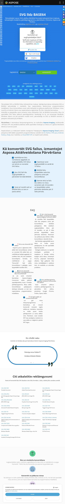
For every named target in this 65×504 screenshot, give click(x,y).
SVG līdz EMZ (46, 423)
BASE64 (22, 72)
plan (37, 44)
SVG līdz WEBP (46, 411)
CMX (51, 93)
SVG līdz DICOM (6, 417)
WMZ (42, 90)
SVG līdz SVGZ (5, 423)
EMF (26, 90)
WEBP (48, 90)
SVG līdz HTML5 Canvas (49, 417)
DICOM (9, 93)
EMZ (31, 90)
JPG (9, 86)
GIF (55, 86)
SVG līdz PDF (5, 388)
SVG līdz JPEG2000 (6, 400)
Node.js (3, 135)
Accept (32, 494)
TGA (21, 90)
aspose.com (30, 24)
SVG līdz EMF (26, 423)
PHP (52, 133)
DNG (25, 93)
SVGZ (53, 90)
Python (48, 133)
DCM (14, 93)
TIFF (46, 86)
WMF (36, 90)
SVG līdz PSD (25, 388)
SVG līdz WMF (5, 429)
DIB (41, 86)
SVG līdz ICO (46, 429)
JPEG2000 (29, 86)
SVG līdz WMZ (26, 429)
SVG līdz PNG (46, 400)
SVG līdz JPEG (5, 394)
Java (56, 133)
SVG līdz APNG (5, 406)
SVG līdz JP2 (25, 394)
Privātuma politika (32, 63)
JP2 (19, 86)
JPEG (13, 86)
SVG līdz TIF (4, 411)
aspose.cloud (43, 24)
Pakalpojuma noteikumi (52, 61)
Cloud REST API (27, 135)
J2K (23, 86)
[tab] (31, 362)
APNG (15, 90)
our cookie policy (13, 491)
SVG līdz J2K (46, 394)
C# (44, 133)
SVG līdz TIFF (46, 406)
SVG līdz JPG (46, 388)
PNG (9, 90)
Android (60, 133)
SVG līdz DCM (26, 417)
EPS (41, 93)
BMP (36, 86)
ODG (31, 93)
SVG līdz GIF (25, 400)
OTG (36, 93)
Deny (46, 498)
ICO (56, 93)
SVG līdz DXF (5, 435)
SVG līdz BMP (26, 406)
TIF (50, 86)
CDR (46, 93)
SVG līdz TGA (26, 411)
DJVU (20, 93)
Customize (18, 498)
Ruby (8, 135)
